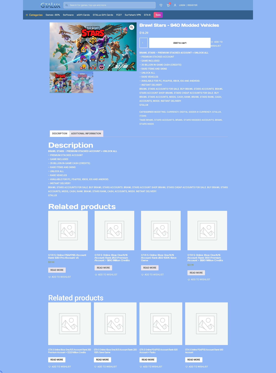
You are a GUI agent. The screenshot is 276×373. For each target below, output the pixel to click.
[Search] (66, 5)
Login (182, 5)
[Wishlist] (161, 5)
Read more (56, 270)
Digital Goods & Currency (195, 111)
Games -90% (53, 14)
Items (142, 115)
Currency (173, 111)
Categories (36, 15)
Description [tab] (59, 133)
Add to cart (179, 42)
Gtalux (216, 111)
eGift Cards (83, 14)
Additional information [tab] (86, 133)
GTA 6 (147, 14)
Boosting (160, 111)
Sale (158, 14)
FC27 (119, 14)
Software (68, 14)
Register (192, 5)
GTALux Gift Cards (103, 14)
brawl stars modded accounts (194, 119)
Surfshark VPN (133, 14)
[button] (131, 27)
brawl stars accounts (160, 119)
